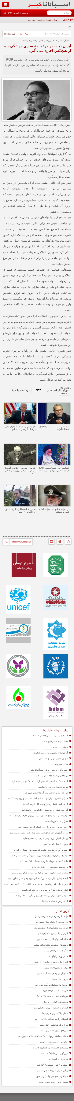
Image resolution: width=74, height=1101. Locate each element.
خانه (69, 26)
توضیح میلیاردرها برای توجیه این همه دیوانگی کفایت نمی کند (40, 855)
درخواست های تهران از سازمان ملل (51, 927)
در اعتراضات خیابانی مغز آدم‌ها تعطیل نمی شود (46, 792)
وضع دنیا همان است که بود (55, 844)
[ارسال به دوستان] (50, 542)
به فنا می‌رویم (61, 764)
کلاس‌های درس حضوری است (54, 1042)
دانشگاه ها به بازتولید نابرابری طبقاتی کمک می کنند (44, 861)
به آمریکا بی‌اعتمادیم (58, 1059)
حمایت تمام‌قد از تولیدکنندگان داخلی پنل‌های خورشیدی (42, 1036)
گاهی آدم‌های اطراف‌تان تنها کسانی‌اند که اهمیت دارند (43, 827)
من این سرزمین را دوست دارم (53, 758)
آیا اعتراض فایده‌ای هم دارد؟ (55, 901)
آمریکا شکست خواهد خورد (55, 990)
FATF (38, 390)
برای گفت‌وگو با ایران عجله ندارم (52, 939)
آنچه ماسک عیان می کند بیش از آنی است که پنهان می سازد (40, 781)
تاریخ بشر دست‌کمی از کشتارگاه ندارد (50, 867)
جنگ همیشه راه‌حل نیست (56, 950)
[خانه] (49, 7)
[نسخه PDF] (67, 542)
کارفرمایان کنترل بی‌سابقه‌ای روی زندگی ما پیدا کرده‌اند (42, 895)
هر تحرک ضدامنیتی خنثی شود (54, 1024)
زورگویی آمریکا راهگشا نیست (53, 1053)
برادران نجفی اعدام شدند (56, 967)
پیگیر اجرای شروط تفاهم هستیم (52, 1070)
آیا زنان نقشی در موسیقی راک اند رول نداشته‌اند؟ (45, 810)
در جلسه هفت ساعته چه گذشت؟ (52, 996)
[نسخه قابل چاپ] (59, 542)
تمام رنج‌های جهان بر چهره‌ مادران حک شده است (45, 889)
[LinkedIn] (24, 530)
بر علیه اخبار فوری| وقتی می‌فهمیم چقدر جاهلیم (45, 838)
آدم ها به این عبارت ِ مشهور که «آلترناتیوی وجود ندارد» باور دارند (38, 878)
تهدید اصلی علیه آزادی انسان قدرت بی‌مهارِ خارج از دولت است (38, 815)
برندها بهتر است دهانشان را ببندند (52, 775)
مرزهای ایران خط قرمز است (54, 1030)
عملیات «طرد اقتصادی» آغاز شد (52, 1064)
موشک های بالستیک (20, 390)
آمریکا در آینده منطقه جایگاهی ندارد (51, 1019)
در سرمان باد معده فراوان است (53, 787)
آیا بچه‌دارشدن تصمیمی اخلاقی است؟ (50, 735)
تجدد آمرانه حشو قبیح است (55, 741)
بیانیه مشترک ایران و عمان (55, 1002)
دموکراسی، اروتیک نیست (56, 821)
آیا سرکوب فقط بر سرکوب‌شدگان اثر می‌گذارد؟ (45, 804)
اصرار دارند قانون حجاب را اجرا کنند (51, 962)
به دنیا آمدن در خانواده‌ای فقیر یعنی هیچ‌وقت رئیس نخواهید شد (39, 832)
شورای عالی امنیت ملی (58, 390)
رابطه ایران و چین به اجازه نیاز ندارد (51, 916)
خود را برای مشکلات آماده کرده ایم (51, 985)
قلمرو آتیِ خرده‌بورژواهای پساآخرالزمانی (49, 770)
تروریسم (65, 393)
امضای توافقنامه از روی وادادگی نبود (51, 1007)
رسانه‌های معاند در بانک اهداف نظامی (50, 945)
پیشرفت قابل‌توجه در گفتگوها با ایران (50, 1047)
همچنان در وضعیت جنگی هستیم (52, 973)
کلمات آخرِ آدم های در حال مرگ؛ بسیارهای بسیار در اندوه (41, 850)
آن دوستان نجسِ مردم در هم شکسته (50, 752)
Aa (26, 34)
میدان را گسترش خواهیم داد (54, 1013)
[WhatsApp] (41, 530)
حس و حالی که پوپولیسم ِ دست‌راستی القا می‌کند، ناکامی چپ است (36, 884)
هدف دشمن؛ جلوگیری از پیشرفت (42, 20)
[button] (5, 4)
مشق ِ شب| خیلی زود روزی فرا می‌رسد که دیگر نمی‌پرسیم (40, 872)
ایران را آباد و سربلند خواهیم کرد (53, 933)
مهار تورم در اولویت (58, 956)
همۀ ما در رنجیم (60, 747)
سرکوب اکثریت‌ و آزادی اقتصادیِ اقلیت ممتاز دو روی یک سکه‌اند (38, 798)
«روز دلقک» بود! (60, 979)
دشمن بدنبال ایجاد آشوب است (53, 1082)
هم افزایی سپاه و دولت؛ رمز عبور (52, 1076)
